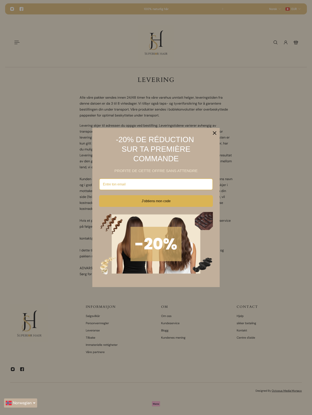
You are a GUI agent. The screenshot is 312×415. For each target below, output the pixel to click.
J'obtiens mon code (156, 201)
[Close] (214, 133)
